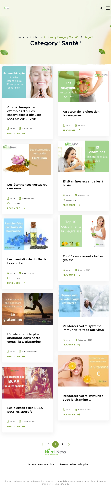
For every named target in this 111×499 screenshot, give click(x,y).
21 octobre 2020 (84, 410)
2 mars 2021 (83, 125)
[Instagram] (55, 472)
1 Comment (71, 200)
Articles (34, 37)
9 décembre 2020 (85, 340)
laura (12, 129)
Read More (13, 133)
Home (21, 37)
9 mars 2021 (27, 129)
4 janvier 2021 (28, 273)
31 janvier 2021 (28, 198)
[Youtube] (62, 472)
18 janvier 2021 (84, 270)
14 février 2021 (83, 195)
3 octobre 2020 (28, 422)
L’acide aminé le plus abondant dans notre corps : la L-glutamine (24, 337)
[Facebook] (48, 472)
